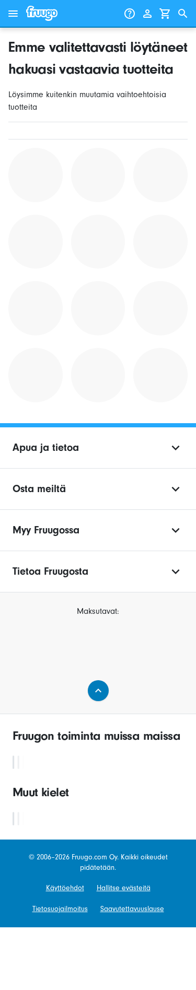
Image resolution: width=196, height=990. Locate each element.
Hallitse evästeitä (124, 887)
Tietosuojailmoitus (60, 908)
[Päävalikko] (13, 13)
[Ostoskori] (165, 13)
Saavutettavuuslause (132, 908)
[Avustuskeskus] (130, 13)
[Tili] (147, 13)
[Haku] (183, 13)
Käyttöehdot (65, 887)
